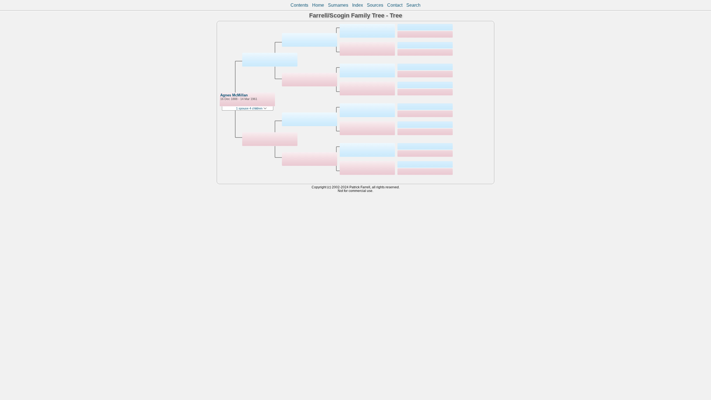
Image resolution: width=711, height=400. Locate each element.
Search (413, 5)
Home (318, 5)
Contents (299, 5)
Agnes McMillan (234, 95)
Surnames (338, 5)
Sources (375, 5)
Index (357, 5)
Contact (394, 5)
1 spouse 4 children (249, 108)
